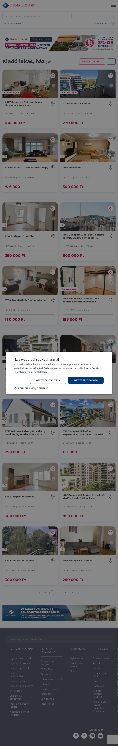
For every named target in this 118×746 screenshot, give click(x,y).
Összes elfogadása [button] (86, 380)
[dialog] (59, 373)
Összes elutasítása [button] (48, 380)
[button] (31, 388)
